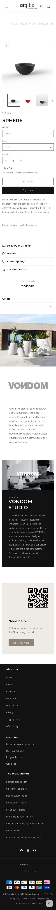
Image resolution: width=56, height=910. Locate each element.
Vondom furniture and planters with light (25, 823)
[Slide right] (52, 101)
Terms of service (29, 899)
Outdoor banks (13, 830)
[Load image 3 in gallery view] (42, 100)
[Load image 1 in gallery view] (14, 100)
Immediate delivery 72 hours (19, 816)
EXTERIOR (15, 24)
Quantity (5, 154)
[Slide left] (3, 101)
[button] (6, 6)
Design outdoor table (16, 802)
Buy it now (28, 190)
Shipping (17, 172)
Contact (10, 684)
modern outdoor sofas (16, 796)
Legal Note (11, 698)
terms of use (12, 705)
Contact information (35, 903)
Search (9, 677)
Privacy (9, 712)
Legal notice (20, 903)
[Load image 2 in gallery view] (28, 100)
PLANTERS (35, 24)
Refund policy (48, 894)
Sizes (4, 141)
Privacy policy (15, 899)
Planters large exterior (16, 782)
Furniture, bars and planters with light (23, 837)
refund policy (12, 726)
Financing (10, 691)
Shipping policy (13, 719)
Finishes (5, 127)
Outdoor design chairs (16, 789)
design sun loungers (15, 810)
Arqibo (11, 894)
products (25, 24)
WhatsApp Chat (21, 642)
